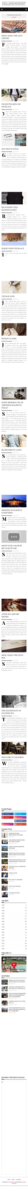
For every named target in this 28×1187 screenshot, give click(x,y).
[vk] (20, 820)
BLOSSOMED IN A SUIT (11, 450)
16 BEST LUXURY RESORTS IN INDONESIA (16, 847)
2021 (14, 918)
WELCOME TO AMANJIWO (13, 757)
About (13, 1179)
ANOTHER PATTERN (14, 893)
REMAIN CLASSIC (9, 338)
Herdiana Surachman (7, 41)
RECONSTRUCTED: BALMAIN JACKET (10, 208)
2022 (14, 916)
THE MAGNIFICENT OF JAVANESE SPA (11, 711)
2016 (14, 932)
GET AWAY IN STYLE (10, 149)
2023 (14, 913)
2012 (14, 943)
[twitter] (20, 814)
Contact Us (18, 1179)
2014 (14, 937)
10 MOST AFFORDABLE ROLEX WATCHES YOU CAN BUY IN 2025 (17, 987)
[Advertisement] (14, 76)
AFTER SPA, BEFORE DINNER (10, 615)
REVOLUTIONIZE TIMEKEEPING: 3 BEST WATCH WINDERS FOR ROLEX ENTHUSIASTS (17, 995)
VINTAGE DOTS (8, 296)
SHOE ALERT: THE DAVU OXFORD (12, 37)
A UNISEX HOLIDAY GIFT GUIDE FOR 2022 (17, 1002)
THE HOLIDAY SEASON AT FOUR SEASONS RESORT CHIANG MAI (17, 860)
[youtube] (20, 824)
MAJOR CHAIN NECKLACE (13, 248)
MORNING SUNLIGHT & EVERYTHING (12, 511)
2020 (14, 921)
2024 (14, 910)
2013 (14, 940)
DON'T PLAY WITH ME (14, 886)
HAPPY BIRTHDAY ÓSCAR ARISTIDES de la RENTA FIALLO (12, 405)
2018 (14, 927)
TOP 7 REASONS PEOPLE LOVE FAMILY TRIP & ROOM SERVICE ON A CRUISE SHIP (17, 1009)
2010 (14, 948)
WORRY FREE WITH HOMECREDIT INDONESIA (16, 834)
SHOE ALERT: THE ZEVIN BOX (12, 656)
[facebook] (8, 814)
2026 (14, 905)
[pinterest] (8, 817)
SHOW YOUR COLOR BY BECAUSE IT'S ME (12, 546)
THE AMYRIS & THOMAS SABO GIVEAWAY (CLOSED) (17, 840)
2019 (14, 924)
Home (9, 1179)
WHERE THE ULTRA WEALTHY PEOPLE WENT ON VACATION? (17, 854)
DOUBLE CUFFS (13, 873)
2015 (14, 935)
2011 (14, 946)
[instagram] (20, 817)
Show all (14, 17)
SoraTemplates (10, 1182)
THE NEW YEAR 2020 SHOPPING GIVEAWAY (17, 867)
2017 (14, 929)
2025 (14, 908)
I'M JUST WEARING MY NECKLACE (11, 105)
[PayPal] (8, 820)
